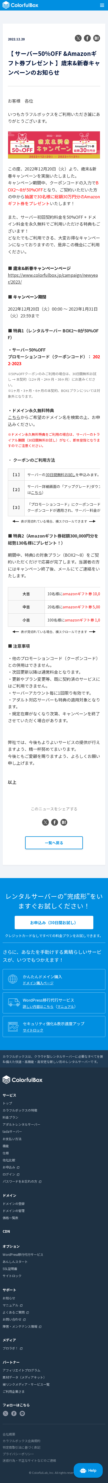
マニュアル (65, 1006)
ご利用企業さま (14, 1391)
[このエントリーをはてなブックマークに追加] (96, 38)
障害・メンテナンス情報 (20, 1326)
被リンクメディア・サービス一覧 (26, 1384)
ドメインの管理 (14, 1210)
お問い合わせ (12, 1319)
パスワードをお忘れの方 (20, 1181)
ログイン (9, 1174)
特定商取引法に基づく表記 (21, 1447)
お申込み (9, 1167)
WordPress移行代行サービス (23, 1254)
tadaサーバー (12, 1131)
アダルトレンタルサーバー (21, 1124)
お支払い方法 (12, 1138)
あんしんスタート (15, 1261)
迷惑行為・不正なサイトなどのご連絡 (29, 1460)
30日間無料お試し (60, 474)
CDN (6, 1231)
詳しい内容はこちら (38, 1006)
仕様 (6, 1153)
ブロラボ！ (10, 1348)
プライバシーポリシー (18, 1454)
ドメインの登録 (14, 1203)
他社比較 (9, 1160)
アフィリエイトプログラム (21, 1370)
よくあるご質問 (14, 1312)
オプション (11, 1246)
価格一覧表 (10, 1217)
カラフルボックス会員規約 (21, 1440)
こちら (14, 417)
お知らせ (9, 1298)
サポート (9, 1289)
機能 (6, 1146)
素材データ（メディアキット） (24, 1377)
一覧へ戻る (54, 842)
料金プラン (10, 1117)
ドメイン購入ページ (38, 982)
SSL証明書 (10, 1268)
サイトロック (33, 1030)
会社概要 (9, 1434)
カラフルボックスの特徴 (20, 1110)
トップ (7, 1103)
